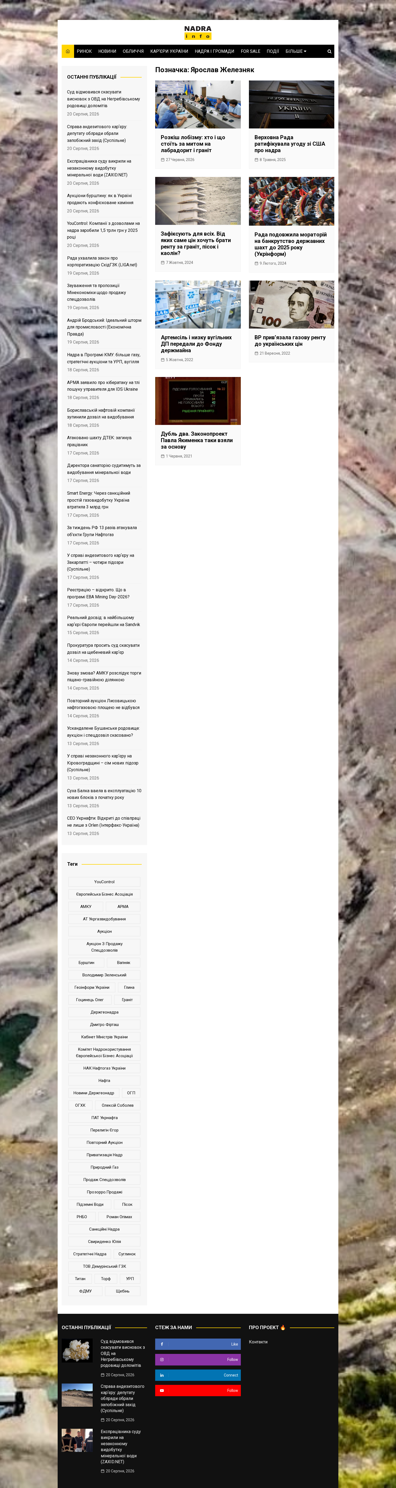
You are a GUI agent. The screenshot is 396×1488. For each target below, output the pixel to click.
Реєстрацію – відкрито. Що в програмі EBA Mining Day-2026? (98, 593)
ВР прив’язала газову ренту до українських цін (290, 340)
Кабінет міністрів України (104, 1037)
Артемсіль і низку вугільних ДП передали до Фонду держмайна (196, 344)
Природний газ (105, 1167)
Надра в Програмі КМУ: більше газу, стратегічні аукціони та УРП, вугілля (103, 358)
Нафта (104, 1080)
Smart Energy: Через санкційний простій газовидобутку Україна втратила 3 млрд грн (98, 500)
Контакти (258, 1341)
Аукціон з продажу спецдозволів (104, 947)
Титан (80, 1278)
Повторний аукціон (104, 1142)
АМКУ (85, 906)
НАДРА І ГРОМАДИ (214, 51)
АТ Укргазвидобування (104, 919)
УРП (130, 1278)
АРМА (122, 906)
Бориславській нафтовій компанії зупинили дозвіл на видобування (101, 414)
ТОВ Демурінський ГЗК (104, 1266)
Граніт (127, 999)
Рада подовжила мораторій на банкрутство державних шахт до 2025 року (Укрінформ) (291, 244)
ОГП (131, 1093)
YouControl (104, 881)
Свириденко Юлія (104, 1241)
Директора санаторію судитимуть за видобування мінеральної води (104, 469)
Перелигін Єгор (104, 1130)
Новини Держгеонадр (94, 1093)
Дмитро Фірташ (104, 1024)
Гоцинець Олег (90, 999)
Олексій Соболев (118, 1105)
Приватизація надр (104, 1154)
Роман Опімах (119, 1216)
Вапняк (123, 962)
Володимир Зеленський (104, 975)
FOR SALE (250, 51)
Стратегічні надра (89, 1254)
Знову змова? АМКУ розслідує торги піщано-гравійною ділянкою (104, 676)
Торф (106, 1278)
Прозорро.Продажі (104, 1192)
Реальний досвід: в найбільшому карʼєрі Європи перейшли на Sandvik (103, 621)
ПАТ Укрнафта (104, 1117)
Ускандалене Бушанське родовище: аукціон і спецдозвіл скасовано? (103, 732)
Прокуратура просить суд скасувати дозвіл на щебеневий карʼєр (103, 649)
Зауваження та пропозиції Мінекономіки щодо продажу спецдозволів (96, 292)
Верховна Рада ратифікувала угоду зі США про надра (290, 143)
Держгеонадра (105, 1012)
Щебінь (123, 1291)
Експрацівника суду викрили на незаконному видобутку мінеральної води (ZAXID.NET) (99, 168)
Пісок (127, 1204)
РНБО (82, 1216)
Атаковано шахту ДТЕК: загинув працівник (99, 441)
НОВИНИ (107, 51)
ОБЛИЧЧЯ (133, 51)
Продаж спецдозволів (104, 1179)
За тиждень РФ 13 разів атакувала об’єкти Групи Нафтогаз (102, 531)
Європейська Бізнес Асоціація (104, 894)
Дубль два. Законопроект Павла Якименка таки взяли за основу (197, 440)
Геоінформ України (91, 987)
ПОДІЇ (273, 51)
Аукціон (104, 931)
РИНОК (84, 51)
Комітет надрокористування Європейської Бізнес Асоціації (104, 1052)
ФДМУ (85, 1291)
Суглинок (127, 1254)
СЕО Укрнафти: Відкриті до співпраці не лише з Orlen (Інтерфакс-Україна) (103, 822)
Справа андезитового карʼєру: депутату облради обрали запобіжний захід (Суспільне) (97, 133)
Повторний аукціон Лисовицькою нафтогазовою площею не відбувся (103, 704)
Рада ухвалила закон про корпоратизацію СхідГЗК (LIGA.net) (102, 262)
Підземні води (90, 1204)
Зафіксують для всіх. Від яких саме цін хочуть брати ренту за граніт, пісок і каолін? (196, 243)
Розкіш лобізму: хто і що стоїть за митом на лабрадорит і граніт (193, 143)
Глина (129, 987)
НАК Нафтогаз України (105, 1068)
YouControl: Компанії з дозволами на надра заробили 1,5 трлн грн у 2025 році (103, 230)
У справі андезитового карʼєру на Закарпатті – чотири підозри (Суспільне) (100, 562)
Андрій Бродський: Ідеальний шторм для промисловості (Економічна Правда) (104, 327)
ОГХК (80, 1105)
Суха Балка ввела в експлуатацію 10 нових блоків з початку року (104, 794)
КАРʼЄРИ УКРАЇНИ (169, 51)
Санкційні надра (104, 1229)
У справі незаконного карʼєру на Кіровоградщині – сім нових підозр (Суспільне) (102, 762)
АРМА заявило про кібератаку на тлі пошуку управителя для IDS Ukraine (103, 386)
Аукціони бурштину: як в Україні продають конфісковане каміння (100, 199)
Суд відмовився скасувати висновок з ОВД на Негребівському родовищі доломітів (103, 98)
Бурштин (86, 962)
